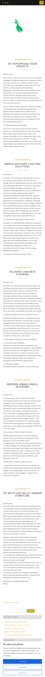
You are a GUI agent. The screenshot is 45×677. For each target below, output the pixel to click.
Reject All (22, 673)
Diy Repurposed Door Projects (22, 65)
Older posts (12, 603)
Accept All (22, 661)
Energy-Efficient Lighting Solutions (22, 165)
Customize (22, 667)
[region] (22, 659)
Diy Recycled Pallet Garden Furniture (22, 494)
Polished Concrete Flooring (22, 273)
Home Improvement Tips (22, 59)
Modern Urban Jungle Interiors (22, 385)
